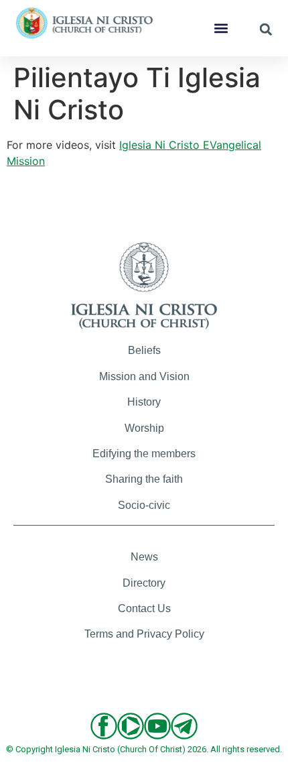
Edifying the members (144, 453)
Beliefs (144, 350)
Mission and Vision (144, 376)
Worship (144, 428)
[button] (221, 28)
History (144, 402)
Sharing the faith (144, 479)
